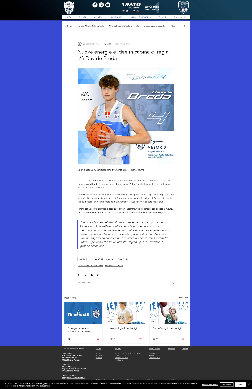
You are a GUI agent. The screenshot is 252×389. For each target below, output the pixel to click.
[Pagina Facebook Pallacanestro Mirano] (95, 4)
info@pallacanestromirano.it (73, 378)
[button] (184, 26)
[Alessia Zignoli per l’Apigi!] (126, 313)
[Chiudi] (248, 384)
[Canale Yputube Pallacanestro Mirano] (107, 4)
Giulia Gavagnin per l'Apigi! (167, 328)
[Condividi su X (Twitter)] (85, 274)
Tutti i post (69, 26)
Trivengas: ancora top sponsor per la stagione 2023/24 (80, 330)
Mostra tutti (183, 297)
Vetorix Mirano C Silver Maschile (90, 266)
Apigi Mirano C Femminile (91, 26)
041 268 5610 (70, 375)
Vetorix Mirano (84, 259)
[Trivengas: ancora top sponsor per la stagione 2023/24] (83, 313)
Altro (173, 26)
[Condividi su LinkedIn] (91, 274)
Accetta (240, 384)
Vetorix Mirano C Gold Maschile (124, 26)
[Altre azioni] (173, 44)
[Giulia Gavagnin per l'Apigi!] (169, 313)
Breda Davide (122, 259)
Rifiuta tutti (226, 384)
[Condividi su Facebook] (78, 274)
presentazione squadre (155, 26)
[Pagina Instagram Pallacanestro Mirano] (101, 4)
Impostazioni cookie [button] (210, 384)
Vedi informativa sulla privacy (38, 385)
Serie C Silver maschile (104, 259)
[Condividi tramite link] (98, 274)
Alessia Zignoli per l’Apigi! (124, 328)
